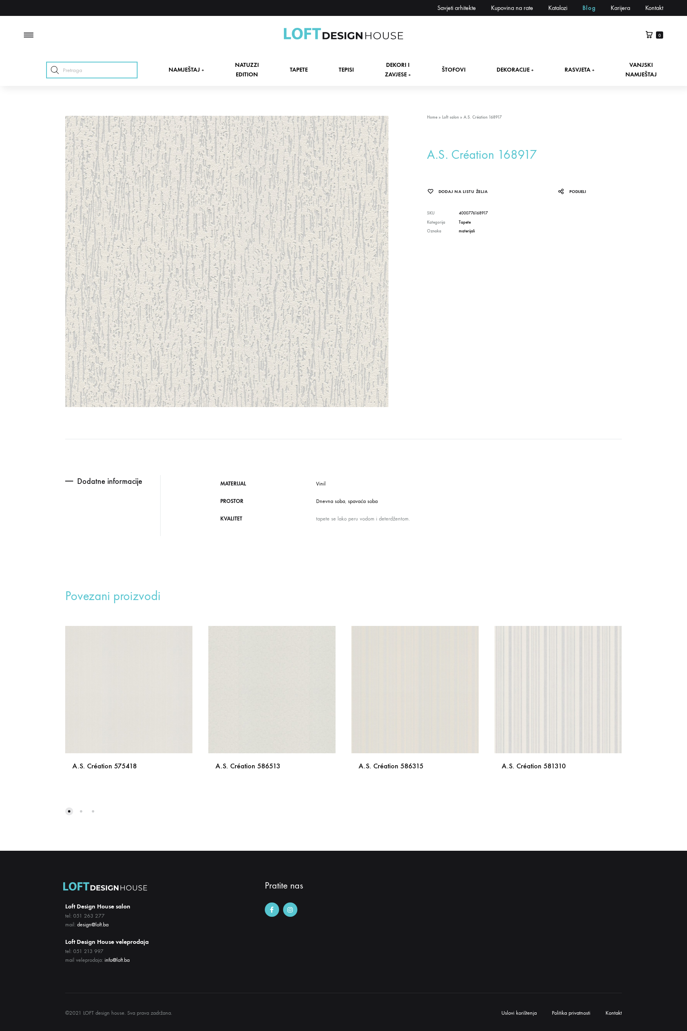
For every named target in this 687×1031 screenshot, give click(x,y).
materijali (467, 231)
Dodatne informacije (109, 481)
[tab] (112, 481)
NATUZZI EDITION (247, 69)
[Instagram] (290, 909)
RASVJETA (579, 69)
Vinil (321, 483)
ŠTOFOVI (454, 69)
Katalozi (557, 8)
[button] (69, 811)
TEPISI (346, 69)
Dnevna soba (330, 501)
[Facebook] (272, 909)
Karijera (620, 8)
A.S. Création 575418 (104, 766)
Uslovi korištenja (519, 1013)
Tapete (465, 222)
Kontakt (654, 8)
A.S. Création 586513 (247, 766)
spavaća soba (363, 501)
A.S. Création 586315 (391, 766)
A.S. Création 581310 (534, 766)
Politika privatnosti (571, 1013)
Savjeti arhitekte (456, 8)
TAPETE (299, 69)
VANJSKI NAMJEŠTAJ (641, 69)
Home (432, 117)
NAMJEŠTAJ (186, 69)
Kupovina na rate (512, 8)
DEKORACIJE (515, 69)
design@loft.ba (93, 924)
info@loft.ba (117, 960)
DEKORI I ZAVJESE (398, 69)
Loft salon (450, 117)
